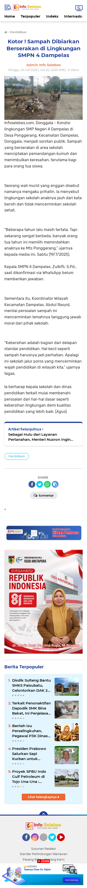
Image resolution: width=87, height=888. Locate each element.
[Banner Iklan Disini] (43, 875)
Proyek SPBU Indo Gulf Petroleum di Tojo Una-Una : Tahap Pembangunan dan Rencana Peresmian (30, 776)
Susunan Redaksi (43, 848)
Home (9, 16)
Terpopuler (30, 16)
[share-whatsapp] (47, 484)
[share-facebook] (32, 484)
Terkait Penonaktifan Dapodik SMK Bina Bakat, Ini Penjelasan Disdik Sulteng (31, 708)
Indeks (52, 16)
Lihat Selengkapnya (42, 797)
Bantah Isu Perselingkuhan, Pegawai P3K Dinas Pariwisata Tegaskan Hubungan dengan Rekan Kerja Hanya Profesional (31, 730)
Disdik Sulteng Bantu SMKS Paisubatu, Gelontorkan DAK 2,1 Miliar (31, 685)
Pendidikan (16, 456)
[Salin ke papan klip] (55, 484)
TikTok (45, 843)
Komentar (46, 495)
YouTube (64, 843)
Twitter (54, 843)
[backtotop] (43, 815)
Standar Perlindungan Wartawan (43, 854)
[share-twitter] (39, 484)
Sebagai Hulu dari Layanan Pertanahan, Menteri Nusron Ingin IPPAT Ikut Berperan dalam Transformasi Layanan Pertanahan (40, 437)
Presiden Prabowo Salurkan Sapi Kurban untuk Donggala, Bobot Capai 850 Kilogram (30, 753)
